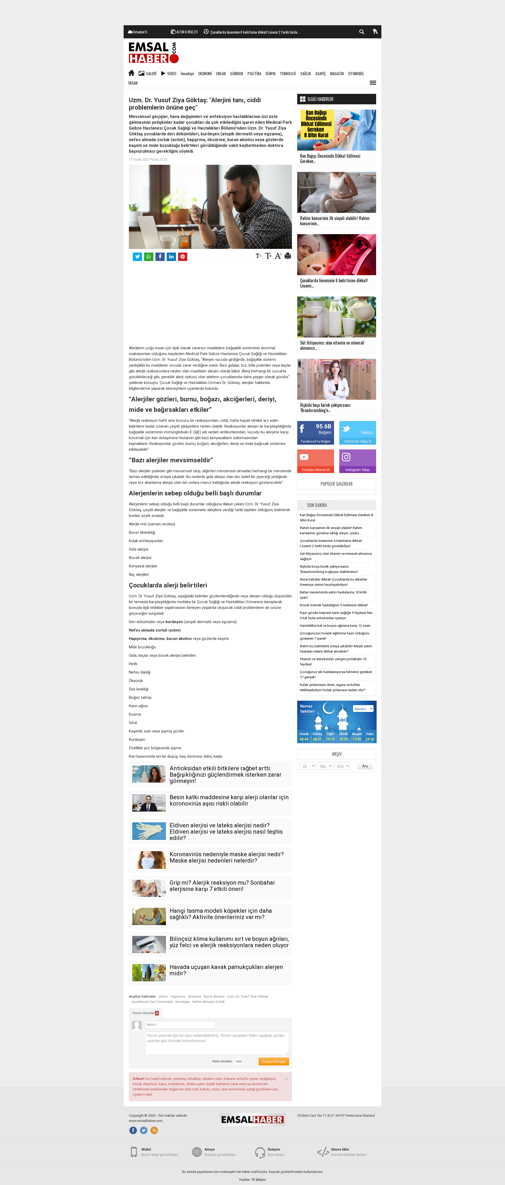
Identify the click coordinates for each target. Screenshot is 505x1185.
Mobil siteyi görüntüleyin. (160, 1152)
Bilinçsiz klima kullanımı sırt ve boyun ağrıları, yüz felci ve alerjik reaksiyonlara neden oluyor (229, 942)
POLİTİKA (254, 73)
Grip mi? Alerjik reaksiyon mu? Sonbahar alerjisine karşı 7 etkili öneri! (222, 885)
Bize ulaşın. (276, 1152)
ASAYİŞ (320, 73)
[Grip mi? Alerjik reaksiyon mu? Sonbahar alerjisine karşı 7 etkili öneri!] (149, 888)
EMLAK (221, 73)
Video (171, 73)
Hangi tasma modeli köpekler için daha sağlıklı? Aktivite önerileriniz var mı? (221, 913)
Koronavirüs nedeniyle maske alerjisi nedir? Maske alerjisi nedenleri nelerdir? (227, 857)
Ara (365, 765)
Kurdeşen (182, 1002)
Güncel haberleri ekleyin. (349, 1152)
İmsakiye (187, 73)
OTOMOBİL (356, 73)
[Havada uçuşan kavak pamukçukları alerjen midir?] (149, 972)
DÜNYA (270, 73)
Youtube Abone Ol (316, 470)
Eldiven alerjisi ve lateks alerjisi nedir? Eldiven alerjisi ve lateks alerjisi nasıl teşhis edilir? (226, 831)
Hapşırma (177, 996)
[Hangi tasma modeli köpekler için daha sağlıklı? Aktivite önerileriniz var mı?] (149, 916)
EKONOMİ (205, 73)
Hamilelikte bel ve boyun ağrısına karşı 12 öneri (335, 626)
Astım (163, 996)
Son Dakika (317, 505)
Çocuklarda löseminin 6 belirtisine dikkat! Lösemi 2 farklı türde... (255, 32)
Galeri (151, 73)
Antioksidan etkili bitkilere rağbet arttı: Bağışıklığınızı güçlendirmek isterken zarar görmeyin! (225, 774)
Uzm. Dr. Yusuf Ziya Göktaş (247, 996)
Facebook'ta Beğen (315, 441)
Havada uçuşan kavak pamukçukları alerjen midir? (226, 970)
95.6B (323, 426)
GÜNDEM (236, 73)
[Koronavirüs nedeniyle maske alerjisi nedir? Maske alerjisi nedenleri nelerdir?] (149, 860)
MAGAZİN (337, 73)
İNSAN (133, 83)
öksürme (194, 996)
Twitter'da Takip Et (358, 441)
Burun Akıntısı (214, 996)
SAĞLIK (305, 73)
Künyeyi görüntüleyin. (220, 1152)
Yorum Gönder (145, 1013)
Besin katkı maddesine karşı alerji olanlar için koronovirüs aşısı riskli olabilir (229, 800)
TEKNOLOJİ (288, 73)
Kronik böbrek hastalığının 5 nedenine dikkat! (334, 605)
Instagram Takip (358, 470)
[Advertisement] (252, 12)
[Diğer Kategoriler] (372, 83)
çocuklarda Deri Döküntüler (152, 1002)
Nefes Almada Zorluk (209, 1002)
